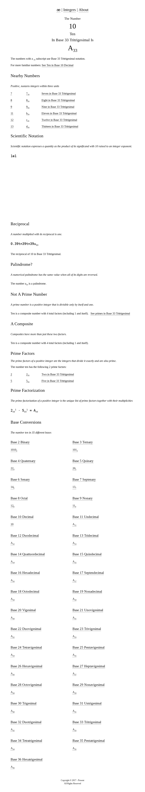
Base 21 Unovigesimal (87, 610)
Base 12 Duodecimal (25, 535)
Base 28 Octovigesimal (26, 685)
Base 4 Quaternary (23, 461)
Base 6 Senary (20, 479)
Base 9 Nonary (82, 498)
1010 (14, 450)
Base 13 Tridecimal (85, 535)
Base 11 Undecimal (85, 517)
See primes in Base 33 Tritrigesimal (110, 313)
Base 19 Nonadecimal (87, 591)
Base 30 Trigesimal (23, 703)
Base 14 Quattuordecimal (28, 554)
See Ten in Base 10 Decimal (57, 65)
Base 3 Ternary (82, 442)
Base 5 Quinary (83, 461)
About (83, 9)
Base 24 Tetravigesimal (26, 647)
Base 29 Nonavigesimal (88, 685)
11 (74, 506)
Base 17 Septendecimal (88, 573)
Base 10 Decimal (22, 517)
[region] (72, 189)
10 (12, 524)
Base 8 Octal (19, 498)
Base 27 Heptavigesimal (88, 666)
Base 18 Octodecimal (25, 591)
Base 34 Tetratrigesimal (26, 740)
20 (74, 468)
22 (12, 468)
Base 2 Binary (20, 442)
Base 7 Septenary (84, 479)
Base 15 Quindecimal (87, 554)
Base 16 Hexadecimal (25, 573)
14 (12, 487)
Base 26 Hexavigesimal (26, 666)
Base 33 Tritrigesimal (86, 722)
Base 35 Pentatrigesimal (88, 740)
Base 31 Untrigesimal (87, 703)
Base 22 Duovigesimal (26, 629)
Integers (69, 9)
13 (74, 487)
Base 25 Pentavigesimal (88, 647)
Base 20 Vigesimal (23, 610)
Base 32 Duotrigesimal (26, 722)
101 (75, 450)
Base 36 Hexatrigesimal (26, 759)
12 (12, 506)
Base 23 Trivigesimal (86, 629)
